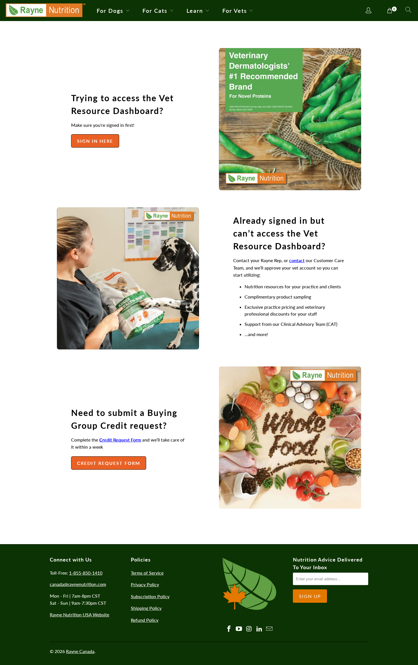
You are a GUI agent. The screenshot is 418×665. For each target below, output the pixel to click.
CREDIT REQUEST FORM (108, 463)
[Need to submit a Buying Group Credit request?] (290, 437)
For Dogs (110, 10)
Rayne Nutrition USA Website (79, 614)
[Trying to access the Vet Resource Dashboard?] (290, 119)
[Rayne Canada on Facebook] (229, 629)
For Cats (154, 10)
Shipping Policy (146, 608)
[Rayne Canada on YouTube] (239, 629)
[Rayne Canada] (45, 10)
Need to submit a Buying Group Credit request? (124, 418)
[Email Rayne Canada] (269, 629)
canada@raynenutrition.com (78, 584)
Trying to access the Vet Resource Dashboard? (122, 104)
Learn (195, 10)
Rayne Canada (80, 651)
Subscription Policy (150, 596)
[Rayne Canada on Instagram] (249, 629)
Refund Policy (144, 620)
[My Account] (369, 11)
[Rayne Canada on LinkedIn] (259, 629)
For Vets (234, 10)
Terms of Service (147, 572)
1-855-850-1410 (85, 572)
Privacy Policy (145, 584)
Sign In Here (95, 141)
